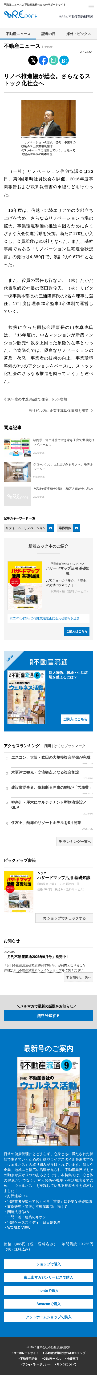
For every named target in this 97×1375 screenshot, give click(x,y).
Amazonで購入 (48, 1304)
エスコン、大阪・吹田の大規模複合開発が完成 (52, 760)
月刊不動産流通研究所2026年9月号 (31, 965)
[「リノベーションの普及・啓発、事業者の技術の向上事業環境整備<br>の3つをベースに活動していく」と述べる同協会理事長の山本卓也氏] (48, 135)
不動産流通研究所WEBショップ (64, 1353)
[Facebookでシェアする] (43, 61)
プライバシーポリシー (36, 1364)
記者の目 (48, 34)
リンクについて (66, 1364)
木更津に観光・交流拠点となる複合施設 (52, 775)
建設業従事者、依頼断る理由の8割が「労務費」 (52, 790)
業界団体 (65, 528)
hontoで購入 (48, 1290)
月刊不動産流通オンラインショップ (37, 970)
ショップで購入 (48, 1264)
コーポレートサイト (26, 1353)
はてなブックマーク (69, 746)
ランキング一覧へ (76, 842)
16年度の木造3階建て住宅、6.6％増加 (36, 399)
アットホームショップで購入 (49, 1317)
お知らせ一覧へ (80, 977)
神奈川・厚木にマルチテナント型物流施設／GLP (52, 807)
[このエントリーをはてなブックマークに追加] (64, 59)
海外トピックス (78, 34)
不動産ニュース (18, 34)
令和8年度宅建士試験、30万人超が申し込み (63, 489)
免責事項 (72, 1358)
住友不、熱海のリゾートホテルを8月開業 (52, 825)
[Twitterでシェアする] (33, 59)
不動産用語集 (28, 1358)
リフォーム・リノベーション (25, 528)
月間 (47, 746)
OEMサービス (52, 1358)
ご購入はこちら (77, 631)
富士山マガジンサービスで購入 (48, 1277)
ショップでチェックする (66, 918)
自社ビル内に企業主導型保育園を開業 (58, 411)
